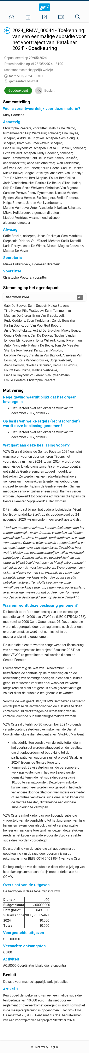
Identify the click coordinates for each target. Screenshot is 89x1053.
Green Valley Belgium (46, 1046)
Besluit (49, 91)
